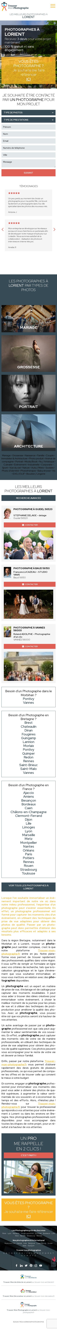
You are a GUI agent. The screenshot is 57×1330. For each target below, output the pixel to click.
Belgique (31, 1243)
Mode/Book (31, 461)
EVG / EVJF (19, 473)
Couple (50, 455)
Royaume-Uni (10, 1243)
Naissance (30, 455)
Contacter (31, 525)
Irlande (19, 1243)
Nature (26, 467)
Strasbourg (31, 1236)
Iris (54, 470)
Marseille (16, 1233)
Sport (5, 467)
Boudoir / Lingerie (35, 473)
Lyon (9, 1233)
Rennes (39, 1236)
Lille (53, 1233)
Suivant (28, 172)
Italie (24, 1245)
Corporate (46, 464)
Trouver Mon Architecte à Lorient (17, 1282)
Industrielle (33, 464)
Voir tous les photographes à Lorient (29, 887)
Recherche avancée (28, 498)
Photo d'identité (10, 470)
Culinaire (8, 464)
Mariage (6, 455)
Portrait (19, 461)
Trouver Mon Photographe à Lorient (22, 1310)
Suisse (50, 1243)
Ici (28, 79)
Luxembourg (41, 1243)
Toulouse (38, 1233)
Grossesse (17, 455)
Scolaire (50, 467)
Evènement (20, 464)
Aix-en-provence (27, 1233)
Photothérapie (28, 470)
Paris (4, 1233)
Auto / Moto (37, 467)
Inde (25, 1243)
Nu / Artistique (46, 461)
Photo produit (36, 458)
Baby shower (44, 470)
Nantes (22, 1236)
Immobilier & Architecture (14, 458)
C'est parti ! (28, 1155)
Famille (40, 455)
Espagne (31, 1245)
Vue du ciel (15, 467)
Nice (17, 1236)
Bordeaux (46, 1233)
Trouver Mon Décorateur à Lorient (17, 1296)
